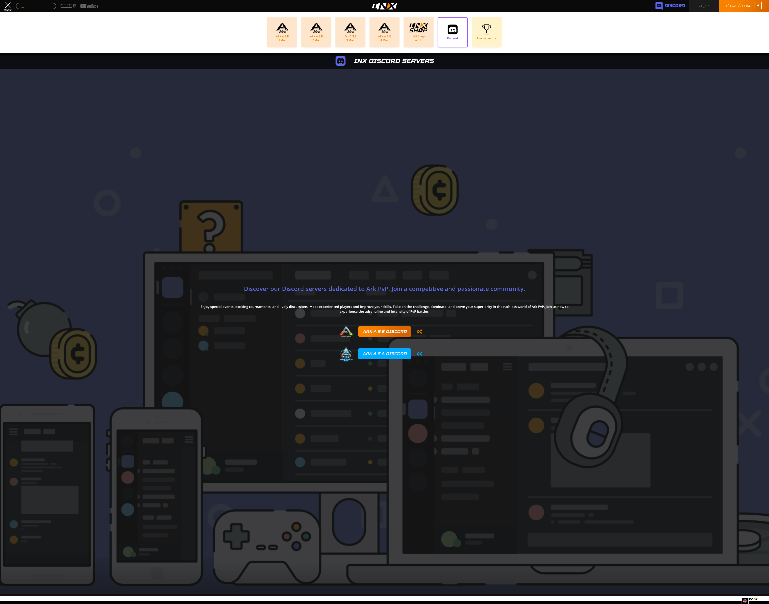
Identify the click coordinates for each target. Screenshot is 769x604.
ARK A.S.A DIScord (384, 353)
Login (704, 5)
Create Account (739, 5)
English (746, 602)
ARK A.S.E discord (385, 331)
